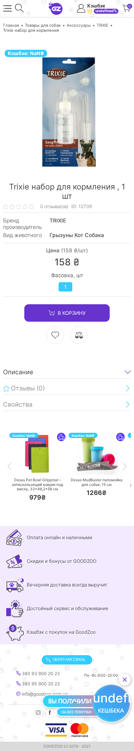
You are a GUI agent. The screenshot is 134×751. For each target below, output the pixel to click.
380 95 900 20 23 (40, 683)
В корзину (72, 313)
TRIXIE (102, 25)
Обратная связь (69, 659)
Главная (11, 25)
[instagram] (38, 713)
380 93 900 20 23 (40, 673)
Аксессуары (79, 25)
